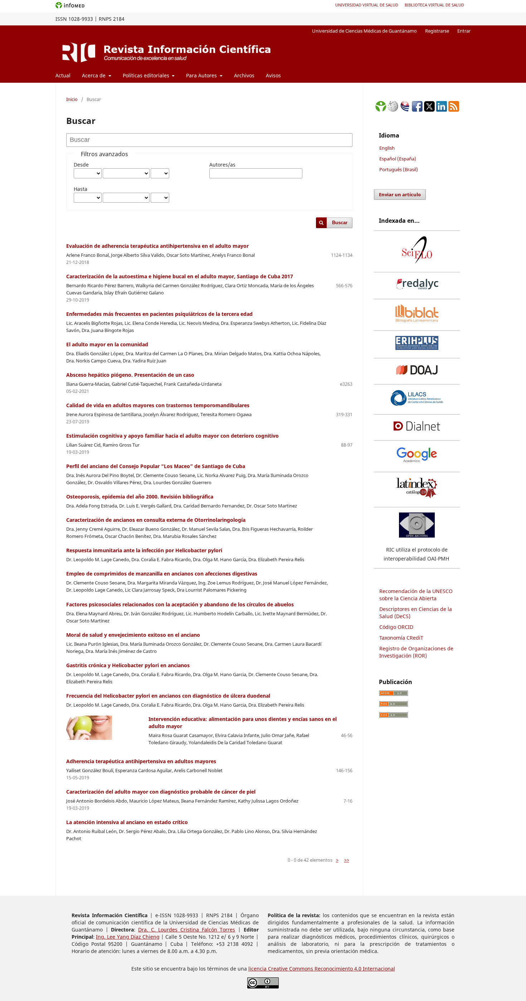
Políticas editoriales (147, 75)
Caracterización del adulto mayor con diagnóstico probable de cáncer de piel (160, 791)
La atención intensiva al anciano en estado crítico (127, 822)
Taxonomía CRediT (401, 637)
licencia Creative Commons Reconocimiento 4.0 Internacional (321, 968)
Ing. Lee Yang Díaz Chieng (128, 936)
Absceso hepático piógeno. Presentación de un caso (130, 374)
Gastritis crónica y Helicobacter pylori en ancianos (128, 665)
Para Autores (202, 75)
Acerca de (94, 75)
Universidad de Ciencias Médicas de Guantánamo (364, 31)
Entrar (464, 31)
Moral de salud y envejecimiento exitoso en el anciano (133, 634)
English (387, 148)
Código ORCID (396, 627)
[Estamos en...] (380, 109)
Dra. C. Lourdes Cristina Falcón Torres (186, 929)
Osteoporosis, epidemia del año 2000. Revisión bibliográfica (139, 496)
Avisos (273, 75)
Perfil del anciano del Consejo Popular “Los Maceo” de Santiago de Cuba (155, 466)
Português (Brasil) (398, 169)
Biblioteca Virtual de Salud (434, 5)
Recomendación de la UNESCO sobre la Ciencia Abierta (416, 595)
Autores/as (222, 164)
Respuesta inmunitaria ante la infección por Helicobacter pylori (144, 550)
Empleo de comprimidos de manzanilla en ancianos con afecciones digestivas (161, 573)
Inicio (72, 99)
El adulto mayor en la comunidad (107, 344)
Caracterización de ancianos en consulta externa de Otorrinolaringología (155, 519)
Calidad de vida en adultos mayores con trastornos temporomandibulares (157, 405)
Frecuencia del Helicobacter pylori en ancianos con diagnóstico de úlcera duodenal (168, 695)
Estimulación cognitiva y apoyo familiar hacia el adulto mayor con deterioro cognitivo (172, 435)
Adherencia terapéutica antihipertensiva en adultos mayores (141, 761)
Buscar (339, 222)
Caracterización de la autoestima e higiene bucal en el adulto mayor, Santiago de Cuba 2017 (179, 276)
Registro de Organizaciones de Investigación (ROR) (416, 652)
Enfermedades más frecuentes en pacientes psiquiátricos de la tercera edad (159, 314)
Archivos (244, 75)
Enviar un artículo (400, 194)
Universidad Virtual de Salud (366, 5)
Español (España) (397, 158)
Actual (62, 75)
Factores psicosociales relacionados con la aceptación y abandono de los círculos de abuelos (180, 604)
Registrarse (437, 31)
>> (346, 860)
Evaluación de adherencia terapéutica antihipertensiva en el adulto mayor (157, 245)
